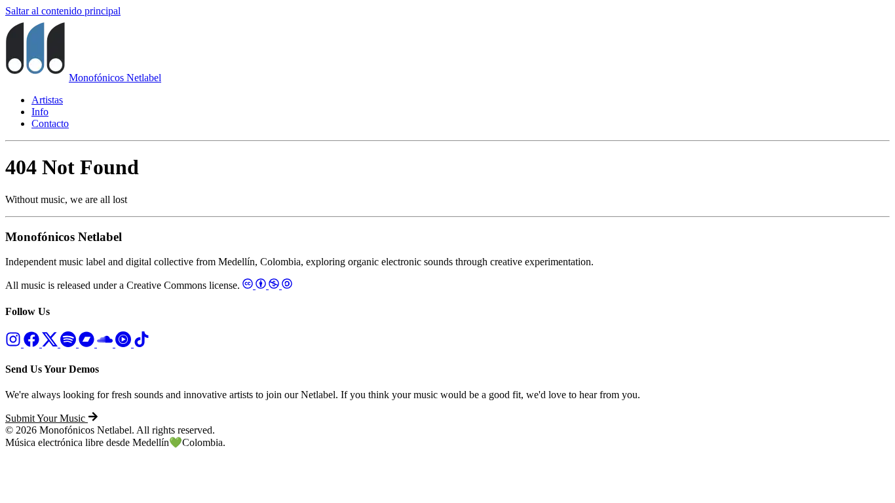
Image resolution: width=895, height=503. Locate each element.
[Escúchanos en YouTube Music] (124, 343)
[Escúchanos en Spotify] (69, 343)
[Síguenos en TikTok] (141, 343)
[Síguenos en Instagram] (14, 343)
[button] (51, 418)
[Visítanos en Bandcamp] (88, 343)
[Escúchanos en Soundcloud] (106, 343)
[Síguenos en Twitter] (51, 343)
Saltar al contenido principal (63, 10)
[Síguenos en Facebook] (33, 343)
